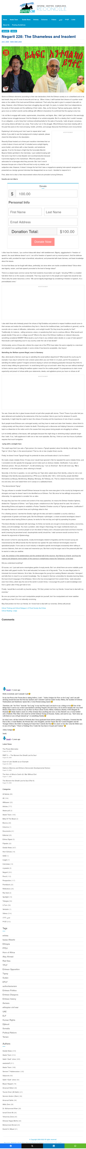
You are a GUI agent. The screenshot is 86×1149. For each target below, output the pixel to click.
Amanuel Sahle (8, 1100)
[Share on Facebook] (11, 1145)
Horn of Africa (9, 952)
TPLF (5, 965)
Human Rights (9, 1019)
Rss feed (6, 893)
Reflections (6, 889)
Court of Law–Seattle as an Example (15, 761)
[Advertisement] (68, 148)
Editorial (5, 835)
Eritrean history (9, 998)
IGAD (4, 856)
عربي (8, 917)
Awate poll (6, 810)
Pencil (5, 876)
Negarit (5, 31)
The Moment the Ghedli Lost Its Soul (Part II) (18, 780)
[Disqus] (43, 653)
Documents (7, 831)
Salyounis (6, 1075)
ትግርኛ (4, 921)
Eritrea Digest (7, 839)
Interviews (6, 864)
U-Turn (5, 905)
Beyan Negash (8, 1084)
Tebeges (6, 901)
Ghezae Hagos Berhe (10, 1121)
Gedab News (7, 847)
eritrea (5, 935)
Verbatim (6, 909)
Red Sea (6, 960)
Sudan (5, 977)
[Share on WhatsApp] (75, 1145)
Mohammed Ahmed (10, 1125)
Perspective (7, 880)
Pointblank (6, 884)
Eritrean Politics (10, 990)
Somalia (6, 1028)
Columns (6, 827)
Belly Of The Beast (9, 819)
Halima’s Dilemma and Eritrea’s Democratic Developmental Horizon (26, 768)
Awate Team (7, 815)
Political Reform (10, 1032)
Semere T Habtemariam (11, 1071)
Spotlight (6, 897)
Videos (13, 31)
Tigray (5, 973)
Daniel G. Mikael (8, 1129)
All (3, 798)
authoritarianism (10, 986)
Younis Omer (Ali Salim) (11, 1092)
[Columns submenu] (49, 19)
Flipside (5, 843)
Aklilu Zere (6, 1104)
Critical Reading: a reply (9, 611)
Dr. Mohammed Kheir (10, 1108)
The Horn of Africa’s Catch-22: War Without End (19, 774)
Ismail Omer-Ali (8, 1112)
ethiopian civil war (10, 1007)
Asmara (6, 1003)
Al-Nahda (6, 794)
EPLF (5, 981)
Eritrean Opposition (11, 969)
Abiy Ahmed (8, 956)
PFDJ (5, 948)
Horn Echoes (7, 852)
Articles (5, 806)
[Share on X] (32, 1145)
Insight (5, 860)
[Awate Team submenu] (20, 19)
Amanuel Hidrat (8, 1088)
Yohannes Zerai (8, 1117)
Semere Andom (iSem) (11, 1096)
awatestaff (6, 1063)
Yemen (6, 1036)
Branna (5, 823)
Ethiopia (6, 943)
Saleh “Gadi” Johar (16, 41)
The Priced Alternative (10, 749)
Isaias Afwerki (9, 939)
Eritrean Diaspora (10, 994)
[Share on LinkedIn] (53, 1145)
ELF (4, 1015)
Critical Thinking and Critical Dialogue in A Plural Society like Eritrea (24, 608)
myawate (6, 868)
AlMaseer (6, 802)
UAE (5, 1011)
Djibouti (6, 1024)
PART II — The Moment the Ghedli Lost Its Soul (19, 755)
